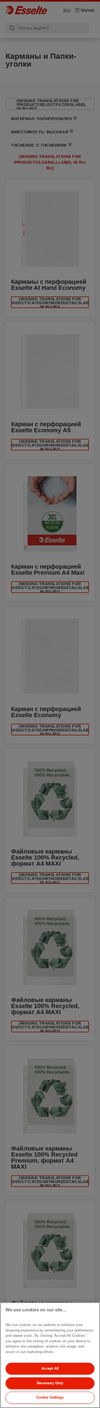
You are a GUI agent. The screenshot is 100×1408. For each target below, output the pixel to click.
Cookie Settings (50, 1397)
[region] (50, 1355)
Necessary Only (50, 1383)
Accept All (50, 1368)
